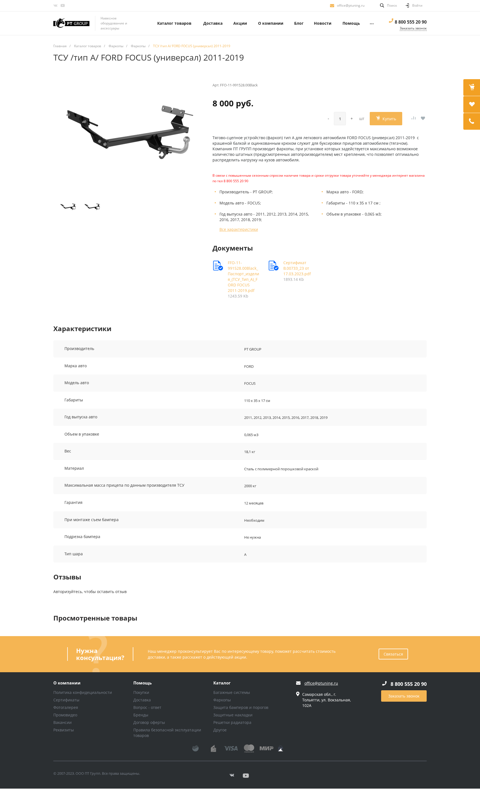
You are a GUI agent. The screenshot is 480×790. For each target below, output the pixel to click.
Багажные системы (231, 692)
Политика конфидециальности (82, 692)
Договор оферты (149, 722)
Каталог (222, 683)
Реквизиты (63, 729)
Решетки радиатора (232, 722)
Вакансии (62, 722)
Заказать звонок (403, 696)
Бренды (140, 715)
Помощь (142, 683)
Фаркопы (222, 699)
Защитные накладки (232, 715)
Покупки (141, 692)
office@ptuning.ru (350, 5)
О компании (67, 683)
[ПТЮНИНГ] (71, 23)
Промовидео (65, 715)
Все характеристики (238, 229)
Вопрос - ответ (147, 707)
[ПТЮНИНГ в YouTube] (62, 6)
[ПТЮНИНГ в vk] (55, 6)
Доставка (142, 699)
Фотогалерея (65, 707)
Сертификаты (66, 699)
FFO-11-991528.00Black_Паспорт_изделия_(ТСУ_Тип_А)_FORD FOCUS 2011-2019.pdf (243, 276)
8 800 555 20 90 (411, 22)
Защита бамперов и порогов (240, 707)
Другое (220, 729)
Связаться (393, 654)
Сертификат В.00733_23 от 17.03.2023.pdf (297, 268)
